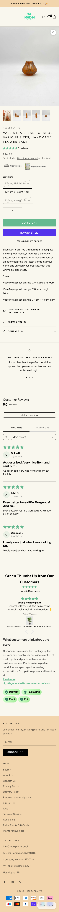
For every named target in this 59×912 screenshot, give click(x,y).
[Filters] (6, 437)
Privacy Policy (11, 786)
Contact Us (9, 780)
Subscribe (15, 752)
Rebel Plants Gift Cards (16, 825)
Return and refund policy (17, 797)
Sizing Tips (9, 802)
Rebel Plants (11, 128)
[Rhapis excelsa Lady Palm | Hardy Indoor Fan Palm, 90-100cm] (29, 620)
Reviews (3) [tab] (16, 427)
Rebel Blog (9, 819)
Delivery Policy (11, 791)
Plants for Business (13, 830)
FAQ (5, 808)
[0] (49, 16)
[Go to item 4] (36, 115)
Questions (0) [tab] (42, 427)
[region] (29, 360)
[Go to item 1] (7, 115)
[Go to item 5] (46, 115)
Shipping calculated (27, 158)
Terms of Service (12, 814)
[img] (29, 587)
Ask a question (29, 415)
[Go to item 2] (17, 115)
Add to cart (29, 222)
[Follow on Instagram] (12, 882)
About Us (8, 775)
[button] (10, 148)
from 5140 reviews (30, 591)
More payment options (29, 240)
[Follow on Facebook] (4, 882)
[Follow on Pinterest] (20, 882)
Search (7, 769)
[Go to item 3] (26, 115)
